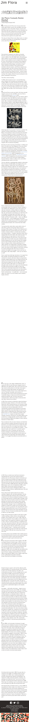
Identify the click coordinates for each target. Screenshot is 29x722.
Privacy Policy (14, 710)
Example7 (16, 711)
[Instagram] (17, 703)
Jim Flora (9, 2)
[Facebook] (11, 703)
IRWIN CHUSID (9, 705)
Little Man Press (6, 414)
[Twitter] (14, 703)
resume (14, 95)
